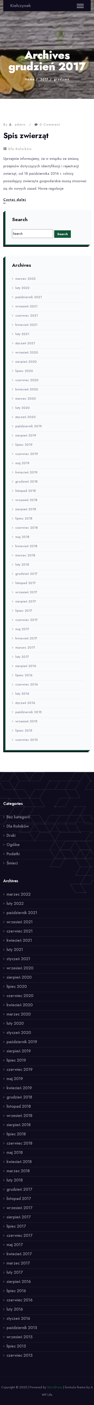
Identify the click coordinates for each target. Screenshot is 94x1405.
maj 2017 (22, 629)
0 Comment (50, 124)
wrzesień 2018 (26, 500)
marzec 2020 (25, 398)
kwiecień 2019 (26, 472)
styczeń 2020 (25, 417)
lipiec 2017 (23, 610)
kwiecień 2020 (26, 389)
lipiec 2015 (23, 730)
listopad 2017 (25, 583)
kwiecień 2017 (26, 638)
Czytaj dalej (14, 200)
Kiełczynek (20, 6)
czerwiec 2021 (26, 315)
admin (20, 124)
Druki (11, 835)
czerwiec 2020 (26, 380)
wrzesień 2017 (26, 592)
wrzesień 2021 (26, 306)
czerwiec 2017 (26, 619)
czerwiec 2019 (26, 453)
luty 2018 (22, 564)
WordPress (54, 1387)
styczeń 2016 (25, 702)
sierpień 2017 (25, 601)
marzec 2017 (25, 647)
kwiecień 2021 (26, 324)
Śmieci (12, 863)
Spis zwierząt (25, 135)
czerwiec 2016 (26, 684)
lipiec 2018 (23, 518)
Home (30, 79)
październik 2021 (28, 297)
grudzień (61, 79)
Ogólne (13, 845)
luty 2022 (22, 287)
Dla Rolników (20, 148)
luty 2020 (22, 407)
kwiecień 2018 (26, 546)
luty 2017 (22, 656)
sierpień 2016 (25, 666)
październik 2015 (28, 712)
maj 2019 (22, 463)
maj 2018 (22, 536)
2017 (44, 79)
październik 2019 (28, 426)
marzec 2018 (25, 555)
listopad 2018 (25, 490)
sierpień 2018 (25, 509)
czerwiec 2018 (26, 527)
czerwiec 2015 (26, 739)
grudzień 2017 (26, 573)
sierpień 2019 (25, 435)
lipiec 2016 (23, 675)
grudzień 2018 (26, 481)
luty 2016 (22, 693)
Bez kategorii (18, 817)
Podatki (13, 854)
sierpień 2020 (26, 361)
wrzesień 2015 (26, 721)
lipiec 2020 (24, 370)
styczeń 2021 (25, 343)
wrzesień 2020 (26, 352)
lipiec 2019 (23, 444)
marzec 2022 (25, 278)
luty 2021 (22, 334)
